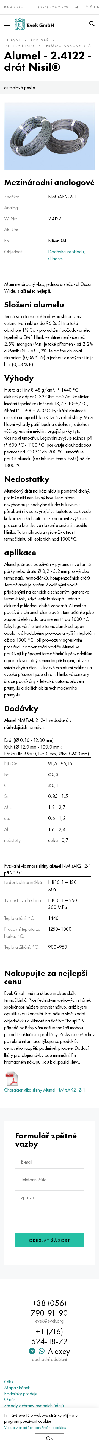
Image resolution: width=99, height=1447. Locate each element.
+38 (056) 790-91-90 (49, 7)
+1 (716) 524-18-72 (49, 1336)
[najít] (92, 23)
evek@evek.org (49, 1321)
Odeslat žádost (49, 1240)
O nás (9, 1399)
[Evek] (34, 24)
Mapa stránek (17, 1388)
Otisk (8, 1382)
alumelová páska (19, 87)
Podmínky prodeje (20, 1394)
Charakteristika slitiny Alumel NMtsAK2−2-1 (45, 1090)
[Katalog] (8, 23)
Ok (49, 1438)
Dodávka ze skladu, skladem (66, 255)
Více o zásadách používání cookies (35, 1427)
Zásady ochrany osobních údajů (34, 1405)
